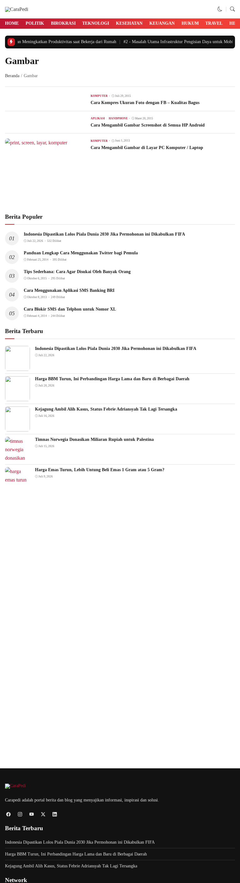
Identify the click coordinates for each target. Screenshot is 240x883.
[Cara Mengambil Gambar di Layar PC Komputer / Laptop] (36, 142)
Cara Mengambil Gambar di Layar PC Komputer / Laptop (147, 147)
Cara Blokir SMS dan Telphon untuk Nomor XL (70, 309)
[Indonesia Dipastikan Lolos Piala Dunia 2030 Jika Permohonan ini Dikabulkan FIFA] (17, 366)
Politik (35, 23)
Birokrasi (63, 23)
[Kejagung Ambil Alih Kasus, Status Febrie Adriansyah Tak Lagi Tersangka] (17, 427)
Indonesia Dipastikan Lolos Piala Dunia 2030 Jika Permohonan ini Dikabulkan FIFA (104, 234)
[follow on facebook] (8, 814)
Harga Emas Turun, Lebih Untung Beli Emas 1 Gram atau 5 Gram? (99, 469)
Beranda (12, 75)
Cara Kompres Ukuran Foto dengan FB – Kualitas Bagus (145, 102)
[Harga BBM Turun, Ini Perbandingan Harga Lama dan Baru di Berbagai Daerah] (17, 396)
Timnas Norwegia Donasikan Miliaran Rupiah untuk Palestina (94, 439)
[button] (220, 9)
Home (12, 23)
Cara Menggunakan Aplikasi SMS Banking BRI (69, 290)
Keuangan (162, 23)
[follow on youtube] (31, 814)
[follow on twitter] (43, 814)
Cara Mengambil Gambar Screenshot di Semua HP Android (148, 125)
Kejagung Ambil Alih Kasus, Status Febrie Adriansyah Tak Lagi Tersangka (106, 409)
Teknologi (95, 23)
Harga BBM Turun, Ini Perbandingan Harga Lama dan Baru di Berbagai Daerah (112, 379)
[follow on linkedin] (54, 814)
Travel (213, 23)
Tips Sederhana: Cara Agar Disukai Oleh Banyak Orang (77, 271)
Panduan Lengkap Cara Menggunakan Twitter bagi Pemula (81, 253)
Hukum (190, 23)
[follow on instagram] (20, 814)
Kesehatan (129, 23)
